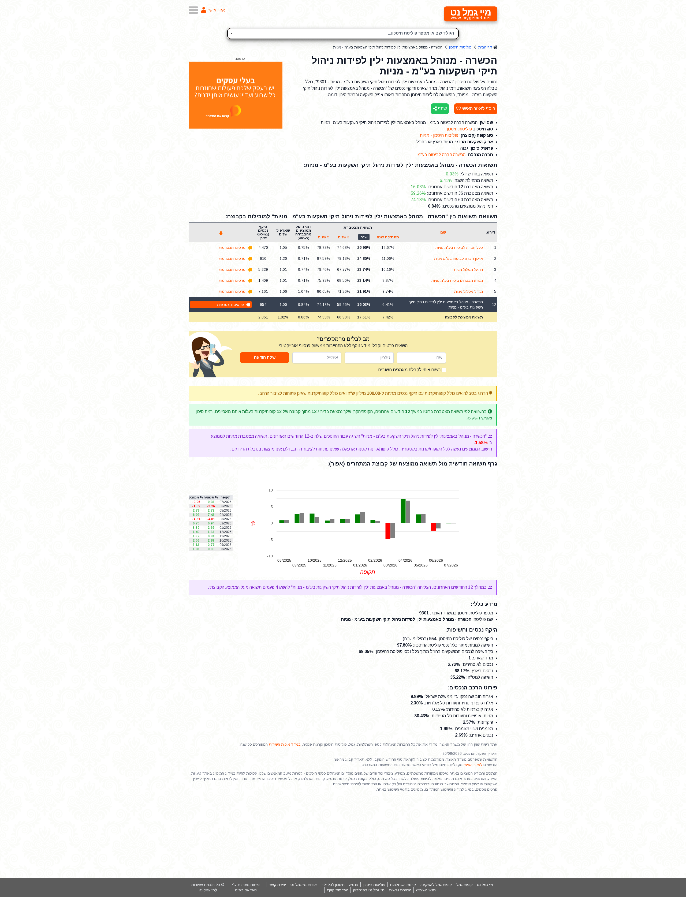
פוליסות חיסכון (460, 47)
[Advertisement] (343, 834)
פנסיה (353, 885)
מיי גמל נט (485, 885)
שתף (442, 108)
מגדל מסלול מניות (468, 291)
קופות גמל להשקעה (436, 885)
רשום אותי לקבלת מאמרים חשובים (410, 369)
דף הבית (485, 47)
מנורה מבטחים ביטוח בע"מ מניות (457, 280)
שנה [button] (363, 237)
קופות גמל (464, 885)
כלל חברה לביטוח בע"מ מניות (459, 247)
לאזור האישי (473, 765)
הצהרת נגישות (400, 890)
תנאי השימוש (426, 890)
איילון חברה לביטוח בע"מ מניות (458, 258)
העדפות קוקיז (337, 890)
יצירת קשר (277, 885)
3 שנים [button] (343, 237)
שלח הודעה (264, 357)
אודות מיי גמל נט (303, 885)
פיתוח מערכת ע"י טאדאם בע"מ (246, 887)
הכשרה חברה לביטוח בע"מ (441, 154)
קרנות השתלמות (403, 885)
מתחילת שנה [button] (388, 237)
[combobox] (343, 33)
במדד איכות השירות (285, 744)
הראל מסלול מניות (468, 269)
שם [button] (443, 232)
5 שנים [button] (323, 237)
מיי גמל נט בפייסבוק (369, 890)
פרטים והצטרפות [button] (232, 247)
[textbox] (343, 32)
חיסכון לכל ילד (333, 885)
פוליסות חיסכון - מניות (439, 135)
